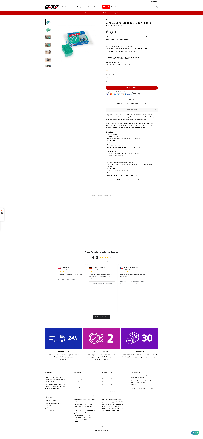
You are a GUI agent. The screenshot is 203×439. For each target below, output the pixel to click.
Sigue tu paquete (116, 7)
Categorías (80, 7)
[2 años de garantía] (101, 338)
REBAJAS (106, 7)
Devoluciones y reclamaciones (82, 382)
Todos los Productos (94, 7)
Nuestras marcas (67, 7)
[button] (195, 432)
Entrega (76, 376)
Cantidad (110, 74)
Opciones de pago (79, 379)
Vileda (109, 19)
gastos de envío (123, 36)
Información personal (80, 388)
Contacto (105, 388)
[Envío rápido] (63, 338)
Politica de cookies (107, 385)
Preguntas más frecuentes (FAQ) (132, 103)
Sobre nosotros (106, 376)
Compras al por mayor (80, 391)
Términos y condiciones (109, 379)
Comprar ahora (132, 87)
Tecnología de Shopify (101, 432)
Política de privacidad (108, 382)
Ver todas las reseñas (101, 317)
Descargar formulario (80, 385)
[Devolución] (139, 338)
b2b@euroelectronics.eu (114, 62)
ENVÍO (131, 99)
